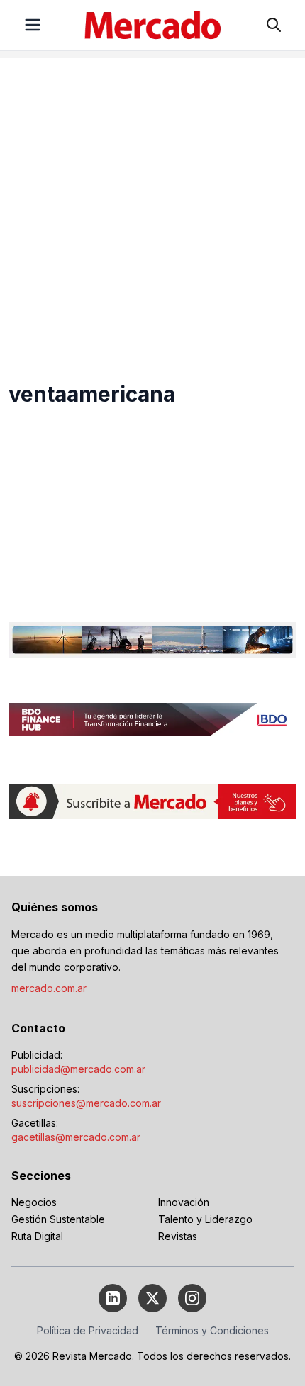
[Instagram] (192, 1298)
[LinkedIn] (113, 1298)
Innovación (183, 1202)
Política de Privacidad (87, 1330)
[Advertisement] (152, 210)
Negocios (34, 1202)
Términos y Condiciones (212, 1330)
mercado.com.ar (49, 988)
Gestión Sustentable (58, 1219)
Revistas (177, 1236)
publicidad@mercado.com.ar (78, 1069)
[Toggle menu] (32, 24)
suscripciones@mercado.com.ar (86, 1103)
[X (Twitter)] (152, 1298)
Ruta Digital (37, 1236)
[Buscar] (274, 25)
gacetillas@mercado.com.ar (75, 1137)
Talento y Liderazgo (205, 1219)
